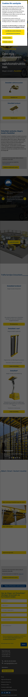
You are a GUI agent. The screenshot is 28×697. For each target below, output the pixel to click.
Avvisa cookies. (7, 38)
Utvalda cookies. (7, 42)
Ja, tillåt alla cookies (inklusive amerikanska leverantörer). (13, 32)
